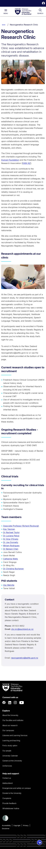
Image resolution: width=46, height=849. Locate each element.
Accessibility (6, 825)
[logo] (23, 11)
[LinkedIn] (9, 702)
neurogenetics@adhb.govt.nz (24, 658)
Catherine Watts (10, 559)
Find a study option (9, 745)
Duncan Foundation (10, 160)
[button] (43, 3)
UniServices (7, 766)
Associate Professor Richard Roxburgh (21, 526)
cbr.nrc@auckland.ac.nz (22, 629)
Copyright (16, 825)
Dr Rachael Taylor (11, 532)
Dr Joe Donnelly (10, 542)
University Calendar (10, 756)
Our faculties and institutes (12, 720)
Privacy (25, 825)
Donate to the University (11, 793)
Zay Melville (8, 585)
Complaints (6, 798)
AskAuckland (7, 783)
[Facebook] (4, 702)
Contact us (6, 778)
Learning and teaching (11, 740)
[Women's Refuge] (5, 820)
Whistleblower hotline (10, 808)
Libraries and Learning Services (14, 735)
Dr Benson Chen (10, 549)
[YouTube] (21, 702)
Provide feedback (9, 803)
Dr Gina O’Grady (10, 539)
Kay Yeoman (9, 529)
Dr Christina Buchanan (13, 568)
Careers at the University (12, 761)
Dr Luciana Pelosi (11, 536)
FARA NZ (26, 163)
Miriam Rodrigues (11, 545)
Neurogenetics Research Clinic (24, 24)
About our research (10, 725)
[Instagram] (15, 702)
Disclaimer (5, 828)
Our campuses (8, 730)
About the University (10, 715)
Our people (6, 751)
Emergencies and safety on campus (16, 788)
